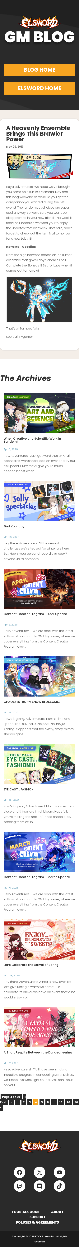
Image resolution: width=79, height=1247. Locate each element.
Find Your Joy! (14, 526)
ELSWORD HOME (39, 88)
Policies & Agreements (37, 1222)
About (57, 1211)
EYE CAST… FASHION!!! (20, 789)
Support (37, 1217)
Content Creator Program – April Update (35, 614)
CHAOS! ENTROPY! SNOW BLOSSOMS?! (33, 702)
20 (68, 1102)
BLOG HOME (39, 70)
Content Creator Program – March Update (37, 877)
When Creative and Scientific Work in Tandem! (32, 440)
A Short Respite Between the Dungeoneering (38, 1052)
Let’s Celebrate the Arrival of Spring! (31, 965)
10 (60, 1102)
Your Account (26, 1211)
